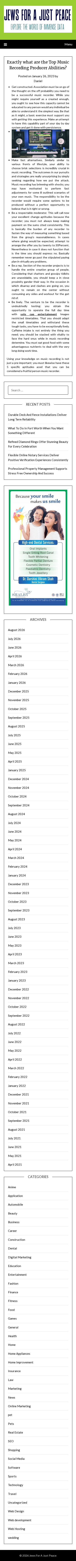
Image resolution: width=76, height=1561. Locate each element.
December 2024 (18, 779)
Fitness (13, 1301)
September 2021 (18, 1120)
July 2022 (14, 1033)
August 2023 (16, 919)
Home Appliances (19, 1353)
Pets (11, 1423)
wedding (13, 1537)
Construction (16, 1239)
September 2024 (18, 805)
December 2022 (18, 989)
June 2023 (14, 936)
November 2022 (18, 998)
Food (11, 1309)
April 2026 (15, 656)
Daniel (38, 81)
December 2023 (18, 884)
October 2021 (17, 1112)
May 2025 (14, 752)
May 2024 (14, 840)
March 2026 (16, 665)
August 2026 (16, 630)
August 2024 (16, 814)
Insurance (14, 1371)
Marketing (15, 1388)
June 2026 (14, 647)
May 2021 (14, 1156)
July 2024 (14, 823)
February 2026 (17, 673)
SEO (11, 1441)
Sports (12, 1476)
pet (10, 1415)
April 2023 (15, 954)
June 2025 (14, 744)
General (13, 1327)
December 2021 (18, 1094)
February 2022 (17, 1077)
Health (12, 1336)
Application (15, 1196)
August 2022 (16, 1024)
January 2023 (17, 980)
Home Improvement (20, 1362)
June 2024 (14, 831)
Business (13, 1222)
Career (12, 1230)
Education (14, 1266)
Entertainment (17, 1274)
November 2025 (18, 700)
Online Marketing (19, 1406)
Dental (12, 1248)
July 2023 (14, 928)
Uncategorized (17, 1502)
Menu (68, 44)
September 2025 (18, 717)
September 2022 (18, 1015)
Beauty (12, 1213)
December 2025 (18, 691)
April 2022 (15, 1059)
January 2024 (17, 875)
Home (12, 1344)
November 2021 (18, 1103)
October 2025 (17, 709)
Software (14, 1467)
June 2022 (14, 1042)
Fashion (13, 1283)
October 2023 (17, 901)
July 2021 (14, 1138)
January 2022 (17, 1085)
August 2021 (16, 1129)
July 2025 (14, 735)
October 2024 (17, 796)
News (11, 1397)
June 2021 (14, 1147)
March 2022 (16, 1068)
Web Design (16, 1511)
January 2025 (17, 770)
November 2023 (18, 893)
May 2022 (14, 1050)
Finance (13, 1292)
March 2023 (16, 963)
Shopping (14, 1450)
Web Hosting (16, 1528)
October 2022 (17, 1006)
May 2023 (14, 945)
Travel (12, 1494)
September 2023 (18, 910)
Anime (12, 1187)
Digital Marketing (19, 1257)
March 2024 (16, 857)
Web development (19, 1520)
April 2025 (15, 761)
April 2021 (15, 1164)
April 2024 (15, 849)
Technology (15, 1485)
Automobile (15, 1204)
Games (12, 1318)
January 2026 (17, 682)
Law (10, 1380)
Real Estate (15, 1432)
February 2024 (17, 866)
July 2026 (14, 638)
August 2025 (16, 726)
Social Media (16, 1458)
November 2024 (18, 787)
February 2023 (17, 971)
